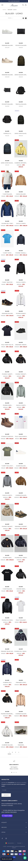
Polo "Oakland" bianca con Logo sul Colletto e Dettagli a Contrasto (20, 620)
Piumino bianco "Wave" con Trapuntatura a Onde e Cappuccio (21, 313)
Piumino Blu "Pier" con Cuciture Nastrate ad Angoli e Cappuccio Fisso (7, 223)
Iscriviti (6, 795)
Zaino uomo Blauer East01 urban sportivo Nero (21, 133)
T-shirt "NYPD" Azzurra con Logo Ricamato (7, 253)
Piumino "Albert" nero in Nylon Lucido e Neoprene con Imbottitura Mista (7, 374)
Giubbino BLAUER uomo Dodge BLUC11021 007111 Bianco (7, 745)
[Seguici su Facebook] (2, 838)
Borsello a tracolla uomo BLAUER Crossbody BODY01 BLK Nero (7, 133)
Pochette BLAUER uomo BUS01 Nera (20, 45)
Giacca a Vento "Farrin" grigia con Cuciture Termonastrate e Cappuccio (7, 495)
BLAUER (7, 43)
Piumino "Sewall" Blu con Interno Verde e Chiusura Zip (20, 253)
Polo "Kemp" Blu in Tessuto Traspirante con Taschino (7, 345)
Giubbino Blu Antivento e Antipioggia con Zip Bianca (7, 682)
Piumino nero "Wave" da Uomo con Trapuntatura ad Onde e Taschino (20, 589)
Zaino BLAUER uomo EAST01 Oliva (21, 75)
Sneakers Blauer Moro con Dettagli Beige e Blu (7, 313)
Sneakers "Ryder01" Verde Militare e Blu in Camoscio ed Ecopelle (20, 526)
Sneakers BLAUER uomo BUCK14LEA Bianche (7, 45)
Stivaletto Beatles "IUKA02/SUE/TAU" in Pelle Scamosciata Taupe (7, 436)
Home (4, 9)
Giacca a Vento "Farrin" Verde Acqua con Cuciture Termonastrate (20, 405)
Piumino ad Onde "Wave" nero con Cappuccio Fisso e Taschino (7, 620)
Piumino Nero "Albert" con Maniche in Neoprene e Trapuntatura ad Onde (7, 405)
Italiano (19, 843)
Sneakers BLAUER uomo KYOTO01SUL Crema (7, 75)
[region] (14, 765)
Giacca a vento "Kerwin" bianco (21, 223)
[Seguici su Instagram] (6, 838)
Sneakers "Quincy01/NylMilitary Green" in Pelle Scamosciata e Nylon (20, 745)
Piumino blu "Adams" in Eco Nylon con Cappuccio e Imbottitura (20, 651)
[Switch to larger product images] (23, 18)
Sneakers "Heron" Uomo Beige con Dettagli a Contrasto (20, 345)
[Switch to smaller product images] (26, 18)
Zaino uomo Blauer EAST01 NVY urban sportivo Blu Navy (7, 163)
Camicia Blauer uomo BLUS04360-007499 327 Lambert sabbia (21, 194)
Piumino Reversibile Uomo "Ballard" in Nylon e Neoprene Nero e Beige (7, 714)
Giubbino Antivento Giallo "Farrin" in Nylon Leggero (21, 163)
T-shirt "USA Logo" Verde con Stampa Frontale (7, 466)
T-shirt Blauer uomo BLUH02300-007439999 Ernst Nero (7, 589)
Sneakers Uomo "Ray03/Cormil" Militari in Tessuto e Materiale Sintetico (21, 682)
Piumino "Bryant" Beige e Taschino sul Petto (7, 526)
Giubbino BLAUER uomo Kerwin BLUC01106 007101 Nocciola (21, 495)
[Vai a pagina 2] (18, 752)
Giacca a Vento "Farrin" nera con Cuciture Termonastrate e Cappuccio (20, 282)
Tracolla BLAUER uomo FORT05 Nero (21, 104)
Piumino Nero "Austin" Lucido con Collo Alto (7, 558)
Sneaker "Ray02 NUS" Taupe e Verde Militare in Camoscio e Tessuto (7, 651)
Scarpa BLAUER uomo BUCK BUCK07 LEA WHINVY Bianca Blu (21, 466)
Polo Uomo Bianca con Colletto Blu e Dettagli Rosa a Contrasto (21, 436)
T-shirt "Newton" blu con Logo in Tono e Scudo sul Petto (7, 282)
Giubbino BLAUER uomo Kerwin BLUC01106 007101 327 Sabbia (21, 714)
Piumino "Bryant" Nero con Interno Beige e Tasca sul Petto (21, 374)
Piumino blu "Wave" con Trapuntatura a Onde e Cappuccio (20, 558)
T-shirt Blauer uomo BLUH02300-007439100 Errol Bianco (7, 194)
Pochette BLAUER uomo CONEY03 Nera (7, 104)
